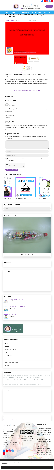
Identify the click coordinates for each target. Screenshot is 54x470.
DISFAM (6, 352)
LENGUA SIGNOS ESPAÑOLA (11, 362)
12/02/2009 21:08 (12, 105)
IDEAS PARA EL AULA (20, 377)
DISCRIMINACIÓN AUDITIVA (30, 375)
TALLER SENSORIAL (37, 382)
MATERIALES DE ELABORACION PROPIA (25, 379)
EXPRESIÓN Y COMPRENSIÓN (11, 377)
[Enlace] (27, 6)
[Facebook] (42, 1)
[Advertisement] (27, 402)
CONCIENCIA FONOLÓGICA (21, 375)
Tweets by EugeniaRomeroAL (10, 419)
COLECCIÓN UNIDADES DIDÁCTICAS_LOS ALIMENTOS (27, 90)
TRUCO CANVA (26, 198)
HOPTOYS (7, 365)
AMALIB (6, 343)
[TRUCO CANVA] (33, 187)
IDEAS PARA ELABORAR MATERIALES (30, 377)
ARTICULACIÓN (6, 375)
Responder (7, 117)
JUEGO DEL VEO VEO (27, 254)
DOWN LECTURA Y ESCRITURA (12, 359)
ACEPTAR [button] (27, 467)
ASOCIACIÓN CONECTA (10, 349)
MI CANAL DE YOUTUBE (14, 382)
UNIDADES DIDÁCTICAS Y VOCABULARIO (26, 384)
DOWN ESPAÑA (8, 356)
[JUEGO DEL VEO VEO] (27, 235)
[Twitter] (49, 1)
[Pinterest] (52, 1)
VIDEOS (39, 384)
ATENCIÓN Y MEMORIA (13, 375)
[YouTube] (45, 1)
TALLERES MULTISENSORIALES (10, 384)
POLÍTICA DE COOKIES (38, 464)
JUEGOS (38, 377)
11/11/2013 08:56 (12, 123)
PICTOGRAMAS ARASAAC (27, 382)
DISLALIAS (37, 375)
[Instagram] (47, 1)
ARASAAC (7, 346)
